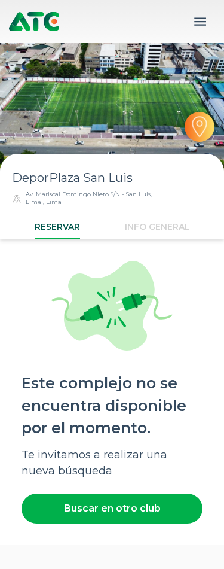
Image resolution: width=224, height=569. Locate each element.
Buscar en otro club (112, 508)
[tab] (57, 227)
